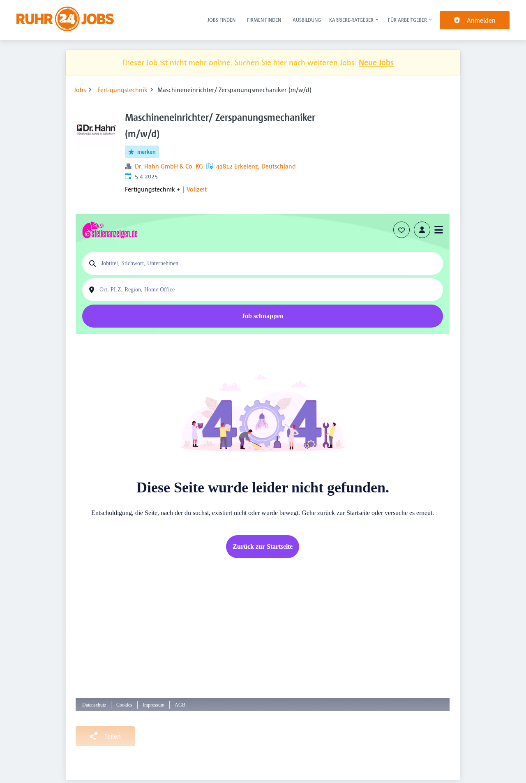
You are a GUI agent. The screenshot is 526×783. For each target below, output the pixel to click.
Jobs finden (221, 19)
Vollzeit (197, 189)
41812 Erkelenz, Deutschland (256, 166)
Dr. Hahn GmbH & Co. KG (169, 166)
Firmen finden (264, 19)
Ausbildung (307, 19)
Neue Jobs (376, 62)
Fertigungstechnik (122, 89)
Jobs (80, 89)
